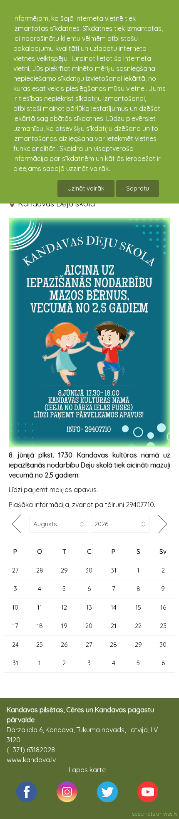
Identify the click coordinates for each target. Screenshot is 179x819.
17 (15, 626)
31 (114, 570)
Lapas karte (87, 770)
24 (15, 644)
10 (15, 607)
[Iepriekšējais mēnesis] (17, 524)
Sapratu (137, 188)
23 (163, 626)
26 (64, 644)
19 (64, 626)
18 (40, 626)
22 (138, 626)
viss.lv (170, 813)
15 (138, 607)
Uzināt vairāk (85, 188)
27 (15, 570)
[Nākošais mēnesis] (162, 524)
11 (39, 607)
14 (114, 607)
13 (89, 607)
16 (163, 607)
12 (64, 607)
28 (39, 570)
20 (88, 626)
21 (114, 626)
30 (88, 570)
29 (64, 570)
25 (39, 644)
